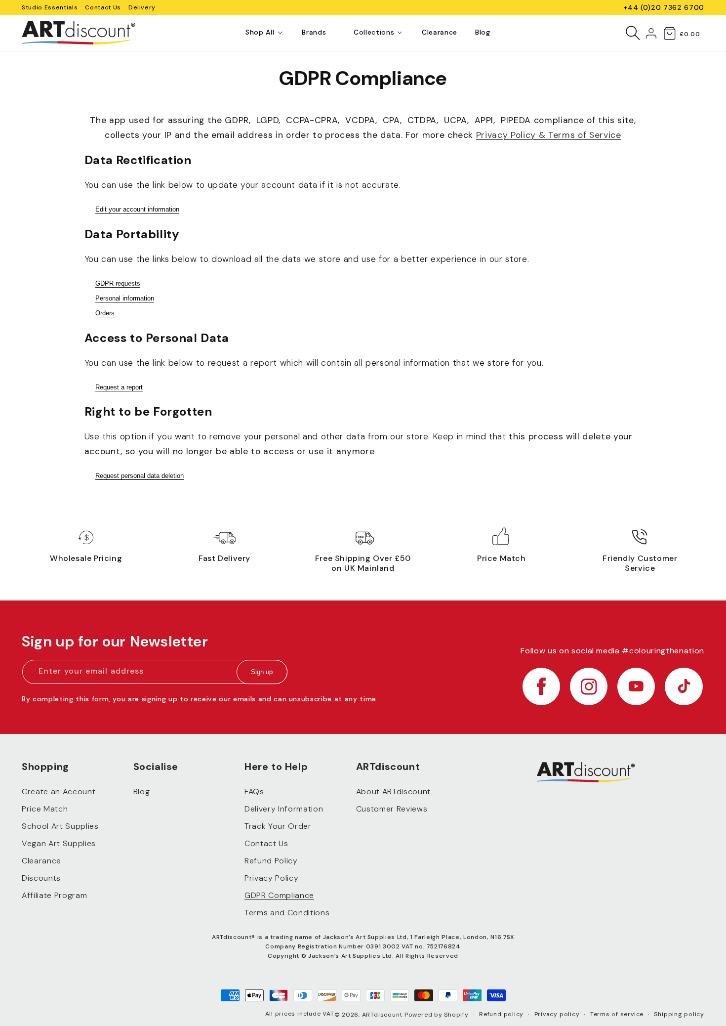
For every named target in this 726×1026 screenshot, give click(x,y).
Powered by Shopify (436, 1015)
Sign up (262, 672)
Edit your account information (137, 209)
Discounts (41, 878)
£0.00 (690, 34)
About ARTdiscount (393, 792)
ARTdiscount (383, 1015)
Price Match (45, 809)
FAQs (254, 792)
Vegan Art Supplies (59, 844)
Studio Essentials (50, 7)
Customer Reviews (392, 809)
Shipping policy (679, 1014)
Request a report (119, 387)
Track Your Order (278, 826)
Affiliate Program (54, 896)
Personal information (124, 298)
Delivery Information (283, 809)
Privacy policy (557, 1014)
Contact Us (103, 7)
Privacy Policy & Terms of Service (548, 134)
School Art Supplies (60, 826)
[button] (259, 33)
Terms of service (617, 1014)
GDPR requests (117, 283)
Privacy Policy (271, 878)
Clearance (41, 861)
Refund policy (501, 1014)
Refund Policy (271, 861)
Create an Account (58, 792)
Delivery (142, 7)
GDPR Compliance (279, 896)
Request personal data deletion (139, 475)
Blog (141, 792)
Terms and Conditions (286, 913)
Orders (105, 313)
